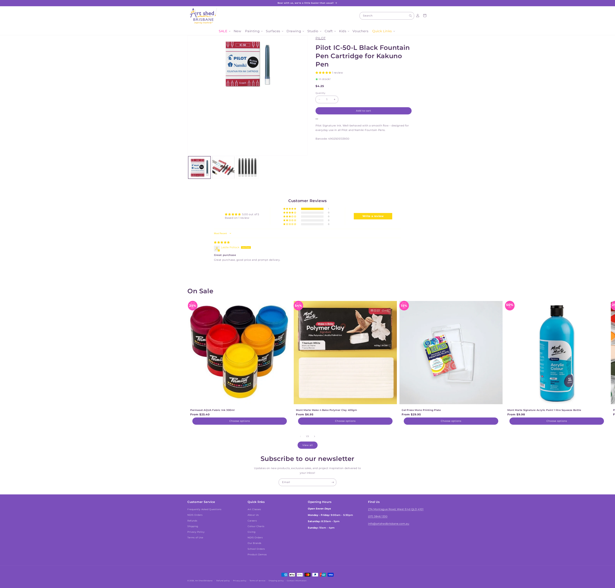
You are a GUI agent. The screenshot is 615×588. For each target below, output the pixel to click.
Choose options (239, 420)
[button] (224, 31)
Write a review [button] (373, 216)
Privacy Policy (196, 531)
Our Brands (254, 543)
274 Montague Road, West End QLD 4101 (396, 509)
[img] (222, 242)
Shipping (192, 526)
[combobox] (387, 15)
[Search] (410, 15)
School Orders (256, 548)
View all (307, 445)
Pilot (321, 38)
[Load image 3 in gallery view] (247, 167)
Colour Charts (256, 526)
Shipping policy (276, 581)
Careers (252, 520)
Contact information (296, 581)
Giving (252, 531)
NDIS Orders (195, 514)
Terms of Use (195, 537)
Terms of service (257, 581)
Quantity (320, 93)
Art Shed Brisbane (204, 581)
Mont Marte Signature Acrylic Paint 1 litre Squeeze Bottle (544, 410)
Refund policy (223, 581)
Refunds (192, 520)
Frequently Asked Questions (204, 509)
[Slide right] (314, 436)
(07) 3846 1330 (377, 516)
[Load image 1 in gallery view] (199, 167)
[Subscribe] (332, 482)
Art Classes (254, 509)
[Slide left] (300, 436)
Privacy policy (239, 581)
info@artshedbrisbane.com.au (388, 523)
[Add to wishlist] (317, 118)
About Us (253, 514)
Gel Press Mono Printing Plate (421, 410)
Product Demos (257, 554)
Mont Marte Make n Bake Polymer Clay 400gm (326, 410)
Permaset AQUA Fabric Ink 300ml (212, 410)
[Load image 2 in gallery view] (223, 167)
